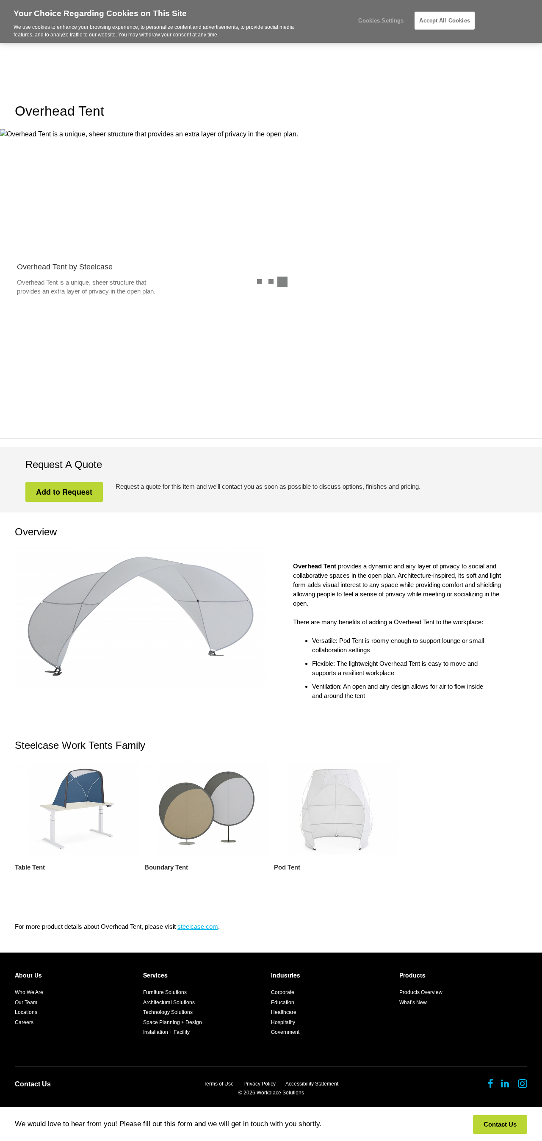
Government (285, 1032)
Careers (24, 1022)
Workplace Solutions (280, 1093)
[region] (271, 21)
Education (282, 1002)
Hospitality (283, 1022)
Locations (26, 1012)
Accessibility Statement (311, 1084)
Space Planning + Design (172, 1022)
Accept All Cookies (444, 20)
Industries (285, 975)
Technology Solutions (168, 1012)
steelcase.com (197, 926)
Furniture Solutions (165, 992)
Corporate (282, 992)
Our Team (26, 1002)
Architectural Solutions (169, 1002)
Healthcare (283, 1012)
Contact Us (33, 1084)
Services (155, 975)
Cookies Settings (381, 20)
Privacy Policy (259, 1084)
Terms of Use (219, 1084)
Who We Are (29, 992)
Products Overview (420, 992)
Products (412, 975)
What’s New (413, 1002)
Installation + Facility (166, 1032)
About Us (28, 975)
